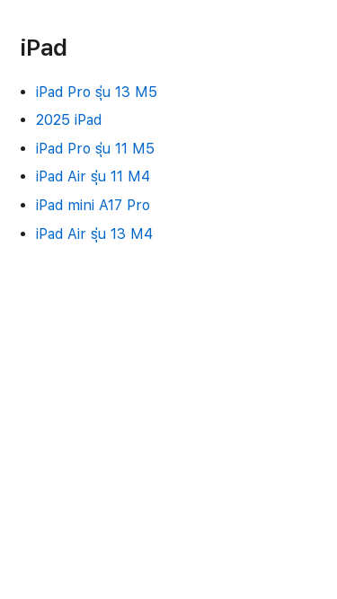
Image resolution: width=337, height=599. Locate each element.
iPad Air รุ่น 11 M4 (93, 176)
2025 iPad (69, 119)
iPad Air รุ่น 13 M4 (94, 233)
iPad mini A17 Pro (93, 205)
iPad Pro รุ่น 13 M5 (96, 92)
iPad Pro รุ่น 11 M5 (95, 148)
